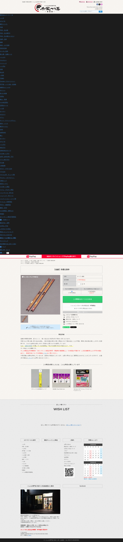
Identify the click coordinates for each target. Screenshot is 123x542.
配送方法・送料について (73, 319)
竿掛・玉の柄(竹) (5, 33)
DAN (1, 129)
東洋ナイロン (4, 126)
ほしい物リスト (83, 312)
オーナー (2, 111)
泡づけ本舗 (3, 93)
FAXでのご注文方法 (6, 235)
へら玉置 (24, 457)
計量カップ (3, 180)
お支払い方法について (72, 317)
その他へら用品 (4, 186)
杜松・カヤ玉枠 (4, 45)
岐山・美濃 (3, 99)
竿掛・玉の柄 (4, 30)
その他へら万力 (4, 153)
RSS (65, 465)
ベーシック (3, 63)
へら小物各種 (25, 465)
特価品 (2, 214)
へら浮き (2, 66)
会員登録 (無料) (98, 1)
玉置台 (2, 96)
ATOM (68, 465)
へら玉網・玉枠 (26, 455)
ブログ (65, 450)
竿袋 (1, 27)
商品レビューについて (6, 232)
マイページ (90, 1)
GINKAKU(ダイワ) (5, 150)
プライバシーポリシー (69, 463)
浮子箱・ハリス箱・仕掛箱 (8, 84)
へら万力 (2, 144)
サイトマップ (4, 241)
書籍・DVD (3, 208)
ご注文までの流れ (5, 229)
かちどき (2, 21)
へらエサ (2, 57)
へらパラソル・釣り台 (6, 192)
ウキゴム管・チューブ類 (7, 174)
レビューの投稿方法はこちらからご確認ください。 (41, 327)
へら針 (2, 108)
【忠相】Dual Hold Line (58, 389)
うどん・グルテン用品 (6, 189)
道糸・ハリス (4, 123)
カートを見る (67, 461)
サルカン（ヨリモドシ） (7, 177)
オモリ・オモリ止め (6, 168)
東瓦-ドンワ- (4, 24)
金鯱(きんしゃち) (5, 87)
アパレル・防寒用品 (6, 202)
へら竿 (2, 18)
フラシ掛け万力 (4, 159)
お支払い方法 (4, 226)
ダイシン (2, 90)
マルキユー (3, 60)
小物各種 (2, 165)
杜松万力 (2, 147)
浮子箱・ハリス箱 (26, 450)
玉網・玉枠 (3, 39)
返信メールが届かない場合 (8, 238)
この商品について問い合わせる (75, 323)
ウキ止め (2, 171)
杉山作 (2, 72)
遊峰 (1, 42)
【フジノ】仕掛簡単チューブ (38, 389)
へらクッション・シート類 (8, 199)
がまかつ (2, 114)
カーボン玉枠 (4, 51)
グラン (2, 117)
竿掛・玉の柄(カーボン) (7, 36)
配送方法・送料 (4, 223)
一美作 (2, 75)
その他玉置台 (4, 102)
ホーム (22, 260)
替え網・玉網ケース (6, 54)
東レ (1, 135)
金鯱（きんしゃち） (41, 260)
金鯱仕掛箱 (27, 261)
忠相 (1, 69)
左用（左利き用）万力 (6, 156)
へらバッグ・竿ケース (6, 195)
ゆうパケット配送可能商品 (8, 217)
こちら (45, 353)
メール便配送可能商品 (27, 472)
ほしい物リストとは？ (74, 425)
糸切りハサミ (4, 183)
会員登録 (66, 457)
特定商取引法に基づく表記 (8, 244)
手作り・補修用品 (5, 205)
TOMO (2, 78)
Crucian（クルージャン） (7, 81)
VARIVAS (3, 132)
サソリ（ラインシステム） (8, 120)
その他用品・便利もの (6, 211)
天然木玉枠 (3, 48)
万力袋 (2, 162)
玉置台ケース (4, 105)
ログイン (82, 1)
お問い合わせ (67, 444)
